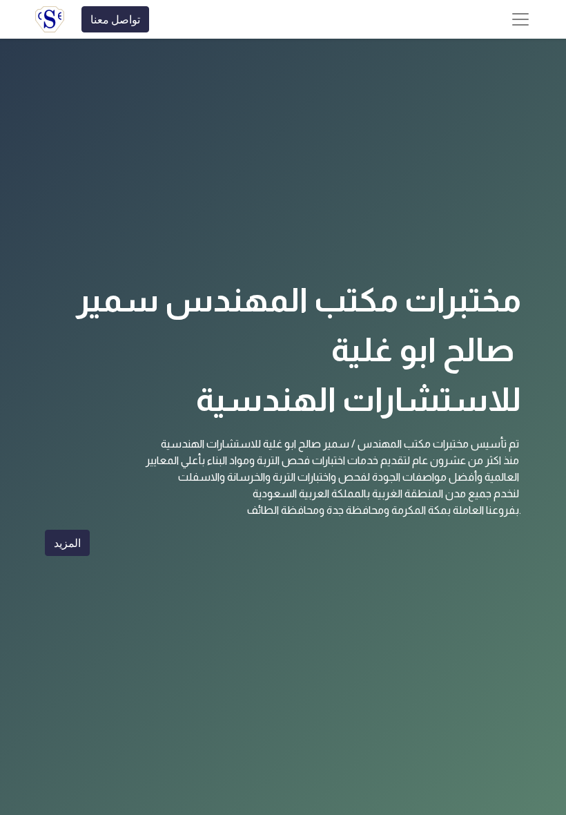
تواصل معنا (115, 19)
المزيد (67, 543)
